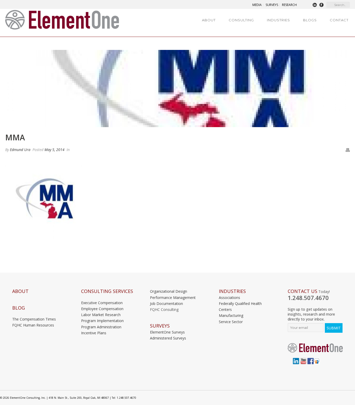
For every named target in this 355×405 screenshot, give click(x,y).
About (209, 20)
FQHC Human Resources (33, 325)
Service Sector (231, 321)
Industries (278, 20)
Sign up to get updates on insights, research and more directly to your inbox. (311, 314)
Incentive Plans (93, 332)
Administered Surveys (168, 338)
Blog (18, 308)
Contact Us (302, 291)
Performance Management (173, 297)
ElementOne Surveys (167, 332)
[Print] (348, 149)
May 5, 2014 (54, 149)
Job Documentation (166, 303)
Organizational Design (168, 291)
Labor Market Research (101, 314)
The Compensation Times (34, 319)
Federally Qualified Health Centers (240, 306)
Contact (339, 20)
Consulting (241, 20)
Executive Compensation (102, 302)
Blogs (310, 20)
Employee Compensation (102, 308)
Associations (229, 297)
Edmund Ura (20, 149)
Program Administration (101, 326)
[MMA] (177, 88)
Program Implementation (102, 320)
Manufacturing (231, 315)
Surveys (160, 326)
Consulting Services (107, 291)
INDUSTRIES (232, 291)
